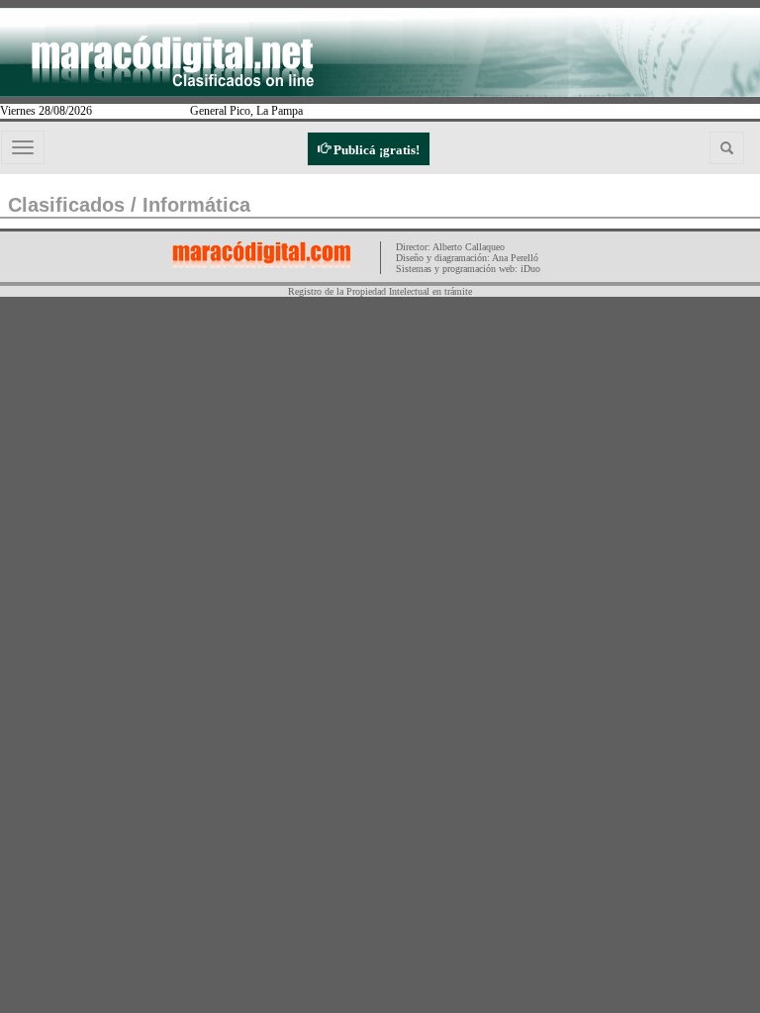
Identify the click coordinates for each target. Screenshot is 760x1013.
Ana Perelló (515, 257)
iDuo (530, 268)
